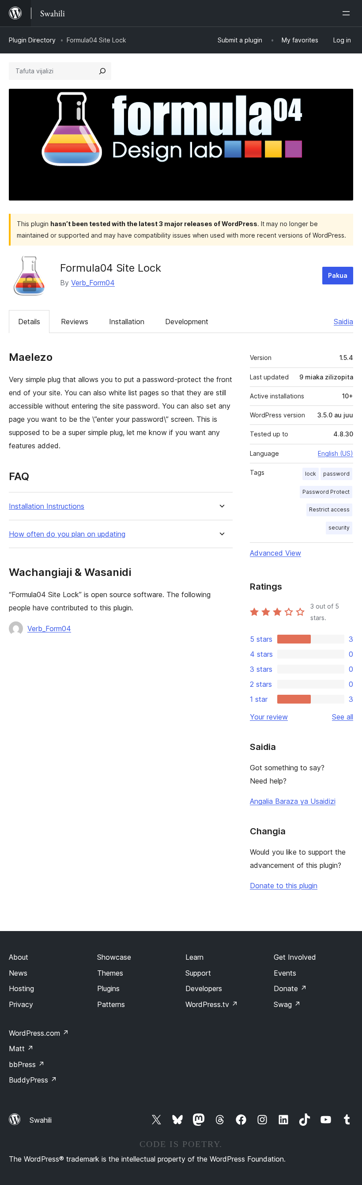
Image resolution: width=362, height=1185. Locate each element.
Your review (269, 716)
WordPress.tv (211, 1004)
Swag (287, 1004)
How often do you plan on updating (67, 534)
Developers (203, 988)
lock (310, 473)
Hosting (21, 988)
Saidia (343, 321)
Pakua (337, 275)
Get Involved (295, 957)
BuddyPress (33, 1079)
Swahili (41, 1120)
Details (29, 321)
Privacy (21, 1004)
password (336, 473)
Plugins (108, 988)
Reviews (74, 321)
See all (342, 716)
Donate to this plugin (283, 885)
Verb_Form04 (93, 282)
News (18, 973)
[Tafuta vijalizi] (102, 71)
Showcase (114, 957)
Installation (126, 321)
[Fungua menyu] (348, 13)
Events (285, 973)
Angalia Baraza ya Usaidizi (293, 801)
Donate (290, 988)
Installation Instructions (46, 506)
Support (198, 973)
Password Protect (326, 491)
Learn (194, 957)
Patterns (111, 1004)
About (18, 957)
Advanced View (275, 553)
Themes (110, 973)
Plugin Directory (32, 40)
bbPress (27, 1064)
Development (186, 321)
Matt (21, 1048)
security (339, 527)
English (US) (335, 453)
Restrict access (329, 509)
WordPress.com (39, 1033)
